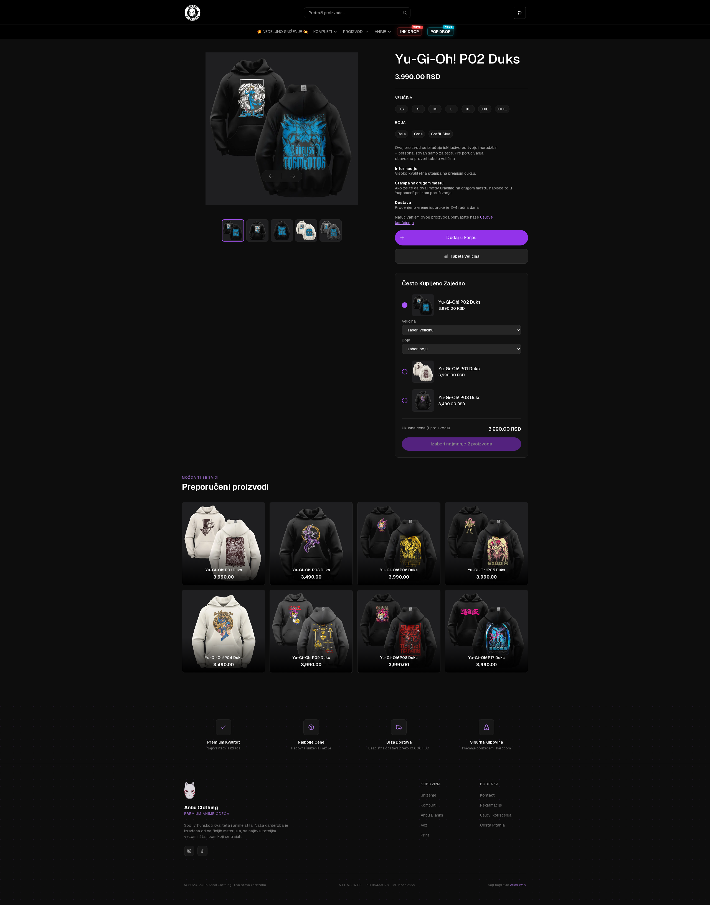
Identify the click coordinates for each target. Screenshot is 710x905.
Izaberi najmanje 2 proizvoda (461, 444)
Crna (418, 134)
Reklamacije (491, 805)
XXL (484, 109)
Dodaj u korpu (461, 237)
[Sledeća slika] (292, 176)
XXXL (502, 109)
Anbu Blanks (432, 815)
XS (401, 109)
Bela (402, 134)
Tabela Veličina (464, 256)
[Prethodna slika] (271, 176)
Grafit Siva (440, 134)
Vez (424, 825)
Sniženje (428, 795)
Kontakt (487, 795)
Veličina (409, 321)
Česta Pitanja (492, 825)
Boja (406, 340)
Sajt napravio (507, 885)
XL (468, 109)
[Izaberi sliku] (233, 230)
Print (425, 835)
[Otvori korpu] (520, 13)
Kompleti (429, 805)
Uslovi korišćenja (495, 815)
